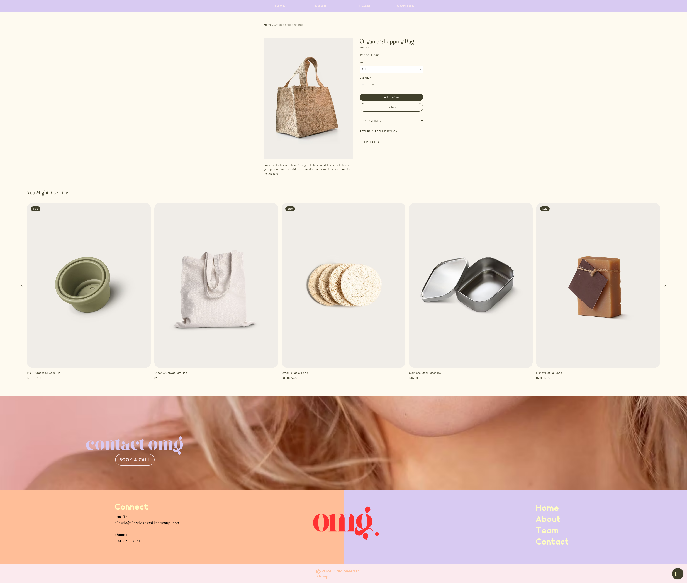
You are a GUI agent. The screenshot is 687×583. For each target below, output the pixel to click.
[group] (343, 291)
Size (363, 62)
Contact (548, 541)
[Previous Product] (22, 285)
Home (268, 24)
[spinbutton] (368, 84)
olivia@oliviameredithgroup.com (146, 523)
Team (547, 530)
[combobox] (391, 69)
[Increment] (373, 84)
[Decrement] (362, 84)
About (548, 519)
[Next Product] (665, 285)
